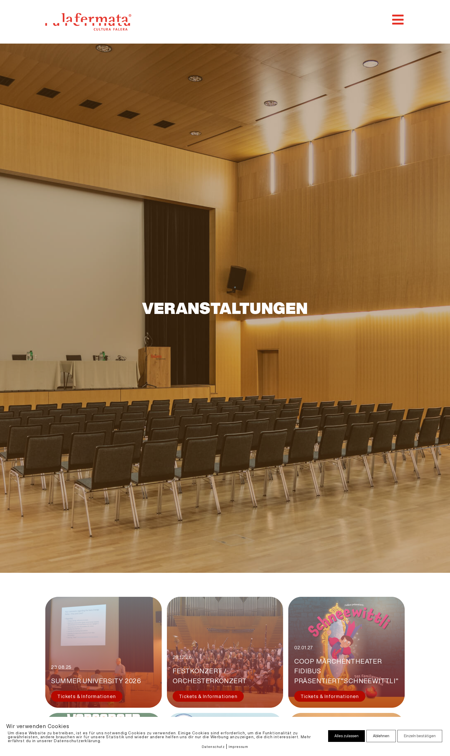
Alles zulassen (346, 736)
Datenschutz (213, 746)
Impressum (238, 746)
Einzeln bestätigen (420, 736)
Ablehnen (381, 736)
